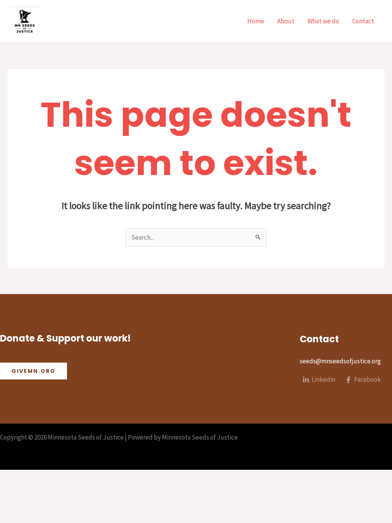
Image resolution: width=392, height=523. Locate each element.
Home (255, 21)
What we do (323, 21)
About (285, 21)
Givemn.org (33, 371)
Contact (363, 21)
